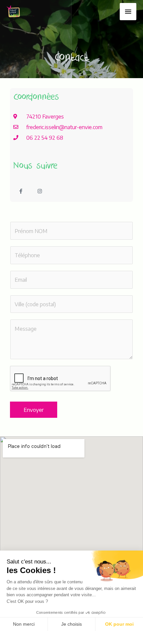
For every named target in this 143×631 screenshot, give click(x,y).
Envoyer (34, 409)
